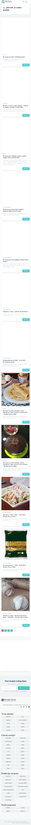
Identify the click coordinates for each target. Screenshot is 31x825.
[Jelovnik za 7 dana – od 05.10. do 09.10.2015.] (15, 290)
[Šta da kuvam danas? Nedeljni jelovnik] (15, 36)
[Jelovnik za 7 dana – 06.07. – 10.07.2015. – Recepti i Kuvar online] (15, 493)
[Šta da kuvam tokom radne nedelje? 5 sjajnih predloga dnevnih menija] (15, 188)
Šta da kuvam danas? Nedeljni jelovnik (14, 57)
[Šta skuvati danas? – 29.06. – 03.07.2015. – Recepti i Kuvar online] (15, 544)
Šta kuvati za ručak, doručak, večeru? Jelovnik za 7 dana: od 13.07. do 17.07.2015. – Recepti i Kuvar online (15, 464)
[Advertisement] (15, 655)
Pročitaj (25, 64)
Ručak (4, 54)
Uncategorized (7, 207)
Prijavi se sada (23, 688)
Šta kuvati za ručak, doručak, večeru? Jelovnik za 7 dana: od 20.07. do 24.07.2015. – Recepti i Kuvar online (15, 412)
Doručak (5, 103)
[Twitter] (26, 706)
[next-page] (11, 630)
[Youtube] (29, 706)
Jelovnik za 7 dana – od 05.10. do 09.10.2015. (15, 311)
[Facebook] (21, 706)
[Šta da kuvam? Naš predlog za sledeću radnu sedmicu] (15, 238)
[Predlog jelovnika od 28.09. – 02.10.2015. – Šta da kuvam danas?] (15, 339)
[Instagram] (23, 706)
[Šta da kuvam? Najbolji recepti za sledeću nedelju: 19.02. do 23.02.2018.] (15, 135)
